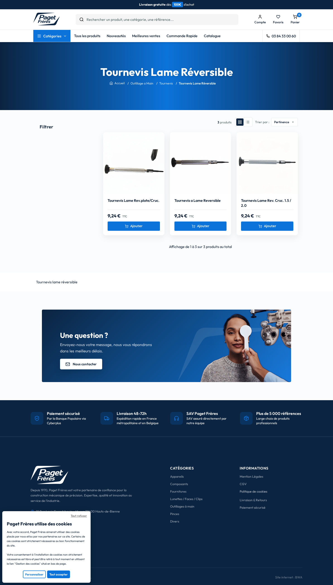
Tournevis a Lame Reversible (197, 200)
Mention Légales (251, 476)
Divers (174, 521)
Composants (179, 484)
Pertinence (284, 122)
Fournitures (178, 491)
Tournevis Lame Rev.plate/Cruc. (133, 200)
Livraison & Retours (253, 500)
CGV (243, 484)
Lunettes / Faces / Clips (186, 499)
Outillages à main (182, 506)
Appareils (177, 476)
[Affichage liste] (247, 122)
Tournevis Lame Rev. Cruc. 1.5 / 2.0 (266, 203)
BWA (298, 577)
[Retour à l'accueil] (46, 24)
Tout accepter (58, 574)
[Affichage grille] (240, 122)
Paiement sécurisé (252, 508)
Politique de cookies (253, 491)
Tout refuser (79, 516)
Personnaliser (34, 574)
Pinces (174, 514)
